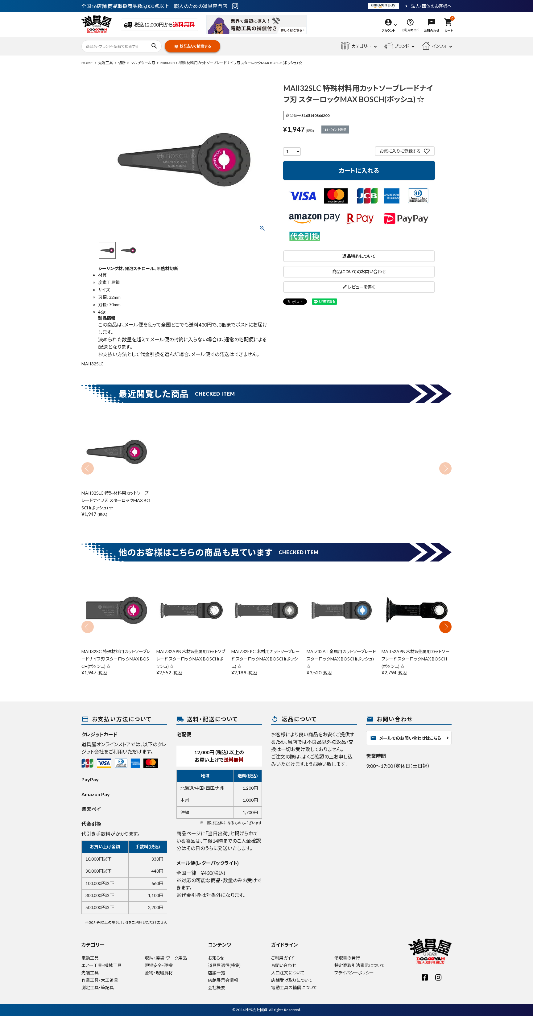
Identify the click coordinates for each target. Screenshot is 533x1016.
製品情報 (106, 318)
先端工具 (105, 62)
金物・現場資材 (159, 972)
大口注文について (287, 972)
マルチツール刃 (143, 62)
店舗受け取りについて (291, 980)
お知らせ (216, 957)
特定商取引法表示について (359, 965)
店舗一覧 (216, 972)
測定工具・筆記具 (97, 987)
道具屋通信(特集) (224, 965)
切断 (122, 62)
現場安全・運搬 (159, 965)
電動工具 (90, 957)
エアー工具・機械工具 (101, 965)
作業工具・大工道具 (99, 980)
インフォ (439, 46)
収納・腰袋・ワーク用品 (166, 957)
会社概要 (216, 987)
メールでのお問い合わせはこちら (405, 738)
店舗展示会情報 (223, 980)
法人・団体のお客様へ (431, 6)
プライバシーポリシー (354, 972)
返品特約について (359, 256)
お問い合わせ (283, 965)
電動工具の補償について (294, 987)
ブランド (402, 46)
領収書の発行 (347, 957)
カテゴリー (361, 46)
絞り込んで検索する (192, 46)
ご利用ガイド (283, 957)
